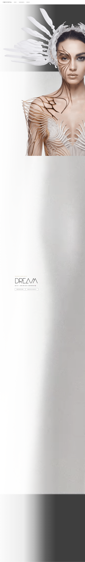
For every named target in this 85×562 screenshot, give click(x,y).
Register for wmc (20, 289)
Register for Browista (31, 289)
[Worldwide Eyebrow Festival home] (7, 2)
